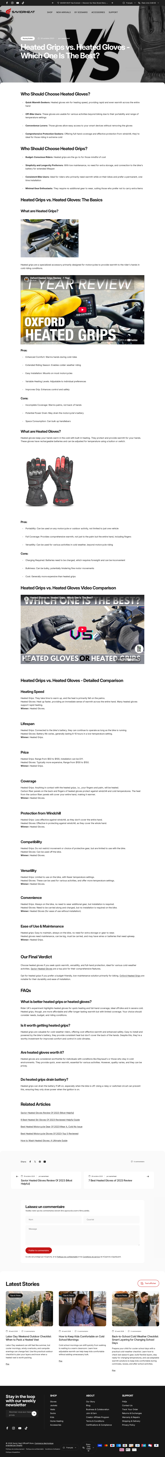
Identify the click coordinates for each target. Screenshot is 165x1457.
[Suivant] (112, 3)
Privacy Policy (128, 1425)
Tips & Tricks (15, 1295)
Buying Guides (28, 38)
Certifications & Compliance (99, 1425)
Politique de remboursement (15, 1449)
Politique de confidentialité (67, 1257)
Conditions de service (91, 1257)
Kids (52, 1417)
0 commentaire (139, 1161)
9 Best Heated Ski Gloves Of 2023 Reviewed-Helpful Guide (50, 1119)
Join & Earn (91, 1413)
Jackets (53, 1405)
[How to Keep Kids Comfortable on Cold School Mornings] (82, 1308)
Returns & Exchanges (132, 1413)
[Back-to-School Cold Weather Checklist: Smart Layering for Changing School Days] (135, 1308)
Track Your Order (130, 1409)
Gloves (53, 1401)
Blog (88, 1405)
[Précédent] (52, 3)
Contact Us (127, 1405)
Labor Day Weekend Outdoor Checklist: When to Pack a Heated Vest (28, 1338)
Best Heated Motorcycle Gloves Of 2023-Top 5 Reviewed (49, 1133)
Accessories (55, 1425)
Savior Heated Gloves (41, 968)
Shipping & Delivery (131, 1421)
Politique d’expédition (13, 1452)
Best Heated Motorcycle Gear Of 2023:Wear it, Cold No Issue (51, 1126)
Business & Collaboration (97, 1409)
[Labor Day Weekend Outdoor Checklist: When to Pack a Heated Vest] (29, 1308)
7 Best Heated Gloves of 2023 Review (110, 1180)
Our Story (90, 1401)
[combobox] (129, 3)
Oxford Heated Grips (130, 975)
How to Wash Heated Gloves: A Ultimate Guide (44, 1140)
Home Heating (56, 1421)
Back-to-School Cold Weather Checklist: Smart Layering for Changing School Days (135, 1339)
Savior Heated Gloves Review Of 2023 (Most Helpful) (47, 1113)
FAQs (124, 1401)
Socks (53, 1413)
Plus (7, 1364)
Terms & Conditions (95, 1421)
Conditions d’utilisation (52, 1449)
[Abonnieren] (34, 1413)
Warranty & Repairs (131, 1417)
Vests (52, 1409)
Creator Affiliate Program (97, 1417)
